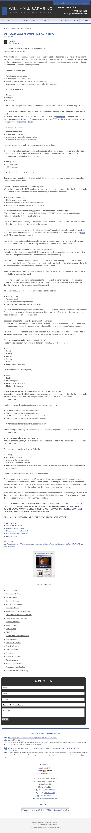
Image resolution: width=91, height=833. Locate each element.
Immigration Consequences (58, 544)
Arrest (17, 544)
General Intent (29, 544)
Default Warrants (12, 639)
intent (82, 233)
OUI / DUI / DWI (12, 590)
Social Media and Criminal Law (17, 533)
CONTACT (77, 509)
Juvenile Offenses (13, 601)
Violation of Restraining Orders (18, 611)
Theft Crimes (11, 632)
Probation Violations (14, 604)
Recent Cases (85, 3)
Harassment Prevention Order (17, 531)
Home (56, 3)
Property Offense (13, 622)
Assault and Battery (13, 594)
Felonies (22, 544)
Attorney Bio (8, 21)
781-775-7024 (49, 793)
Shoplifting (10, 653)
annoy (16, 164)
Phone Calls (70, 544)
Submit (5, 719)
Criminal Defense (28, 21)
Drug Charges (11, 597)
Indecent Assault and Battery (17, 670)
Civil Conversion (12, 649)
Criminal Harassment (14, 525)
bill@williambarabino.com (77, 14)
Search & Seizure (12, 646)
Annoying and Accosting (15, 528)
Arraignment (11, 544)
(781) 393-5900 (80, 11)
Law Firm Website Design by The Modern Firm (45, 827)
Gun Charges (11, 629)
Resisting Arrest (12, 660)
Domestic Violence (13, 656)
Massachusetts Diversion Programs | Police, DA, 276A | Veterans (32, 738)
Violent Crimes (11, 625)
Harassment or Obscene (42, 544)
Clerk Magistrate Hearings (16, 618)
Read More (39, 744)
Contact (85, 21)
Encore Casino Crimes (14, 663)
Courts (77, 3)
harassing (61, 117)
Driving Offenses (12, 608)
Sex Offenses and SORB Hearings (19, 615)
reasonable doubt (25, 122)
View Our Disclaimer (40, 825)
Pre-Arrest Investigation (15, 667)
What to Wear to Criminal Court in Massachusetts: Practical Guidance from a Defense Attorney (43, 748)
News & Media (68, 3)
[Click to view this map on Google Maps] (45, 810)
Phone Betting (11, 536)
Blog (61, 3)
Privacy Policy (52, 825)
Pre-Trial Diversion (13, 642)
